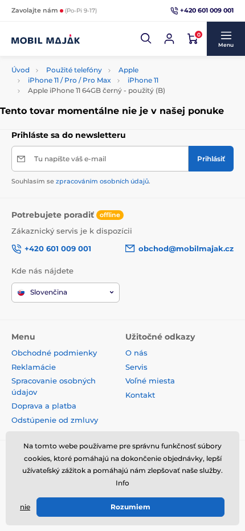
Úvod (20, 70)
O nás (136, 352)
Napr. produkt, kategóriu (85, 55)
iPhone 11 (143, 80)
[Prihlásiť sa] (169, 39)
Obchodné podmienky (54, 352)
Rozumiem (130, 507)
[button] (146, 39)
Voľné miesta (150, 380)
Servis (136, 366)
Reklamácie (33, 366)
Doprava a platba (43, 405)
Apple (128, 70)
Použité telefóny (74, 70)
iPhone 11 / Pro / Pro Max (69, 80)
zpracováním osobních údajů (102, 181)
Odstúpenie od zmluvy (55, 419)
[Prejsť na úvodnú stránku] (45, 38)
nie (25, 507)
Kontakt (140, 394)
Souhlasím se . (80, 181)
